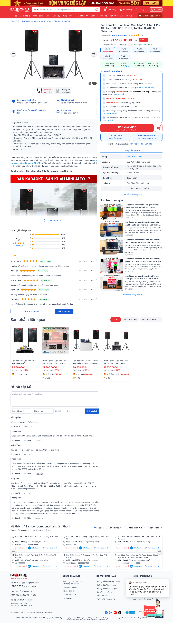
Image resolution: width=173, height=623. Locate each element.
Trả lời (29, 440)
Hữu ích (17, 440)
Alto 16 (123, 50)
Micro (48, 16)
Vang (65, 16)
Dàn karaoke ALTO (151, 319)
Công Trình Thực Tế (99, 16)
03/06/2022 (83, 261)
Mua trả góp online (147, 137)
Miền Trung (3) (155, 527)
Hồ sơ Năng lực (69, 591)
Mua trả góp (116, 137)
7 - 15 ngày (124, 65)
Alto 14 (155, 50)
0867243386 (123, 545)
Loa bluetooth (82, 16)
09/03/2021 (28, 454)
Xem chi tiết (119, 94)
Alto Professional (134, 156)
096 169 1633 (25, 603)
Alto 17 (108, 50)
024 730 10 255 (148, 144)
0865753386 (71, 563)
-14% (25, 370)
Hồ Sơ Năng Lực (116, 16)
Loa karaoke (25, 16)
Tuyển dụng (67, 598)
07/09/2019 (28, 493)
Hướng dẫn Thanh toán (106, 585)
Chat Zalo (34, 548)
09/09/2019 (39, 518)
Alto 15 (139, 50)
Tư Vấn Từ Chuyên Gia (106, 599)
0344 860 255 (17, 595)
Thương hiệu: (113, 35)
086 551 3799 (26, 606)
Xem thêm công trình (131, 294)
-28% (56, 370)
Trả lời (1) (16, 427)
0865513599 (135, 563)
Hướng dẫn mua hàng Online (108, 581)
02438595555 (32, 545)
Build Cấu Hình (103, 596)
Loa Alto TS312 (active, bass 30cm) (29, 469)
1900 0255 (134, 144)
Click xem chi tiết (110, 113)
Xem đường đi (51, 548)
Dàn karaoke (38, 16)
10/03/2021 (39, 474)
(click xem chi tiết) (146, 87)
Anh (59, 411)
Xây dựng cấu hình (150, 16)
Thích (92, 261)
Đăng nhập (127, 9)
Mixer (71, 16)
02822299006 (123, 563)
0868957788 (71, 545)
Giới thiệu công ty (70, 587)
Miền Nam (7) (135, 527)
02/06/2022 (83, 290)
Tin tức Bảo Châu (70, 594)
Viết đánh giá (64, 311)
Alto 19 (108, 57)
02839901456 (83, 563)
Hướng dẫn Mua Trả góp (107, 588)
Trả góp (143, 9)
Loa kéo (14, 16)
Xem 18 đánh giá (31, 311)
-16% (130, 44)
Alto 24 (123, 57)
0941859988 (20, 563)
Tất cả (116, 319)
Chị (68, 411)
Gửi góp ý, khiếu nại (105, 592)
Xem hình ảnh (19, 548)
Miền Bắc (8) (116, 527)
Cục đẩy (56, 16)
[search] (96, 9)
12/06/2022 (28, 426)
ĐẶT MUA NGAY (127, 128)
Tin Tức (129, 16)
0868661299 (20, 545)
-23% (86, 370)
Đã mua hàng (45, 261)
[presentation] (13, 53)
